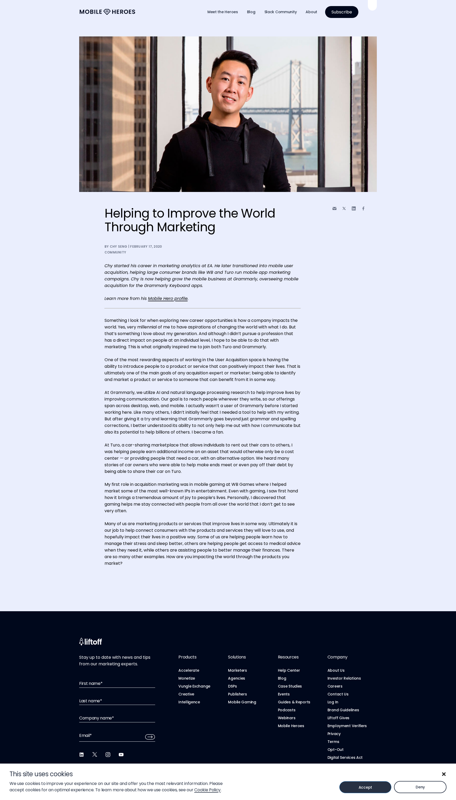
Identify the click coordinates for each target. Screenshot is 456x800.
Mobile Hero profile (168, 298)
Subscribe (341, 12)
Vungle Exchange (194, 686)
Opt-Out (335, 749)
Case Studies (290, 686)
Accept (365, 787)
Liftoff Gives (338, 718)
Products (187, 657)
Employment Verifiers (347, 725)
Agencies (236, 678)
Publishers (237, 694)
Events (284, 694)
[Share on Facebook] (363, 208)
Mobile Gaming (242, 702)
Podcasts (287, 710)
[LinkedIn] (81, 754)
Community (115, 252)
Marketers (237, 670)
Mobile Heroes (291, 725)
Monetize (186, 678)
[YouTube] (121, 754)
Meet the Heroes (222, 12)
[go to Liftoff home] (107, 12)
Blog (251, 12)
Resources (288, 657)
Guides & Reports (294, 702)
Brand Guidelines (343, 710)
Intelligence (189, 702)
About (311, 12)
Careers (335, 686)
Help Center (289, 670)
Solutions (237, 657)
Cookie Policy (207, 790)
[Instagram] (108, 754)
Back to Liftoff (372, 5)
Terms (333, 741)
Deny (420, 787)
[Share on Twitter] (344, 208)
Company (337, 657)
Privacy (334, 733)
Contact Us (338, 694)
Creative (186, 694)
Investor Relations (344, 678)
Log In (332, 702)
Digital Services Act (345, 757)
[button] (443, 774)
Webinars (287, 718)
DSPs (232, 686)
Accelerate (188, 670)
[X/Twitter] (94, 754)
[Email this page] (334, 208)
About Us (336, 670)
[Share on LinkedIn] (354, 208)
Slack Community (280, 12)
